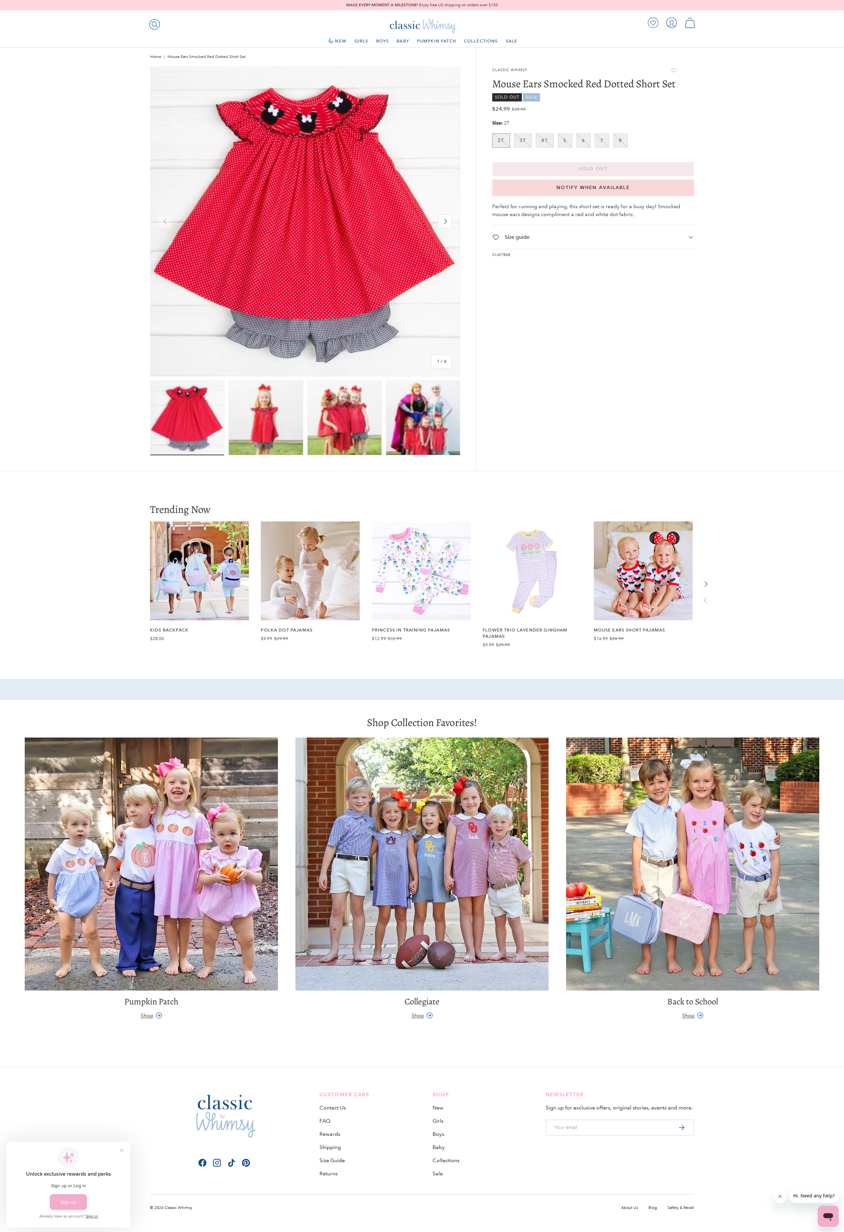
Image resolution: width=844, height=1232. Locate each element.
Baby (403, 41)
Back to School (692, 1001)
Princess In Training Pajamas (411, 630)
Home (155, 57)
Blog (652, 1207)
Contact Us (332, 1108)
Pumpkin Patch (436, 41)
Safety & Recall (681, 1207)
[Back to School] (692, 864)
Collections (481, 41)
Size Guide (332, 1160)
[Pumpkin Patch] (151, 864)
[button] (690, 22)
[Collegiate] (422, 864)
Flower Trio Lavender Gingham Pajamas (525, 633)
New (340, 41)
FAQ (324, 1121)
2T (501, 140)
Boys (382, 41)
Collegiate (422, 1001)
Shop (147, 1015)
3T (523, 140)
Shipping (330, 1147)
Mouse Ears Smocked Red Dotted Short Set (206, 57)
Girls (361, 41)
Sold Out (593, 169)
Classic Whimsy (510, 70)
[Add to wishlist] (674, 70)
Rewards (329, 1134)
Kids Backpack (169, 630)
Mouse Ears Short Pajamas (629, 630)
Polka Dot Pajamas (287, 630)
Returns (328, 1173)
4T (544, 140)
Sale (512, 41)
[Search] (153, 23)
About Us (629, 1207)
